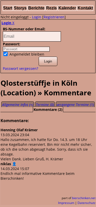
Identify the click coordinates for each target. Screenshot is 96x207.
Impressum (66, 203)
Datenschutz (86, 203)
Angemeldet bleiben (26, 54)
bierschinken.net (83, 198)
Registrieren (54, 17)
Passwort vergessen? (20, 68)
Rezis (51, 8)
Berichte (36, 8)
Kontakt (85, 8)
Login (36, 17)
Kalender (67, 8)
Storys (20, 8)
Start (7, 8)
